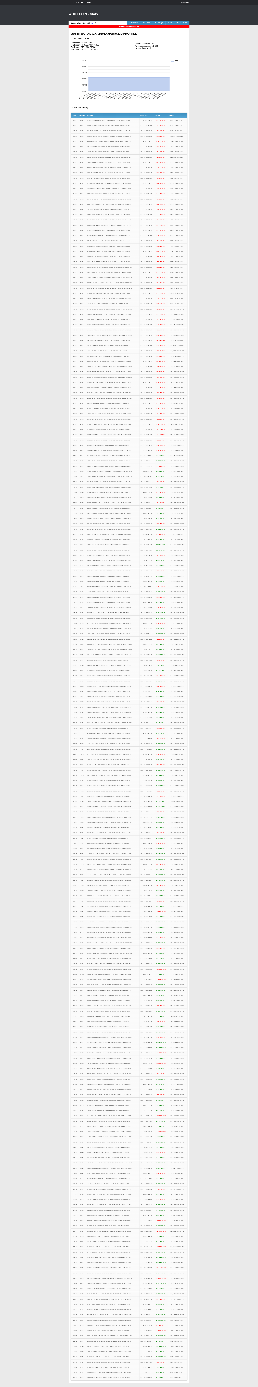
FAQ (89, 2)
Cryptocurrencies (76, 2)
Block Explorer (181, 23)
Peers (169, 23)
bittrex (93, 23)
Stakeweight (158, 23)
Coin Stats (146, 23)
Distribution (133, 23)
